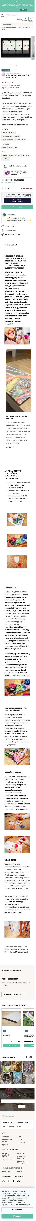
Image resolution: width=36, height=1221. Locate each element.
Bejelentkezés (19, 19)
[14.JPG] (17, 516)
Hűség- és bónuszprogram (22, 1162)
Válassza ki (12, 1045)
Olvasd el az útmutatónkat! (16, 952)
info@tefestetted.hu (13, 1127)
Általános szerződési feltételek (5, 1155)
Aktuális (20, 1140)
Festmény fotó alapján (7, 1140)
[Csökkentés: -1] (3, 188)
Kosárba (19, 207)
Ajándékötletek (22, 1143)
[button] (16, 65)
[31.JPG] (17, 558)
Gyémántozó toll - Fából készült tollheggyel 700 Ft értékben (19, 172)
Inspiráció (5, 1145)
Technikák (5, 1137)
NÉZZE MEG (23, 10)
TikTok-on (10, 447)
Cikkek (19, 1172)
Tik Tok (26, 1057)
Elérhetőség (21, 1153)
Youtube (30, 1057)
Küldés (21, 1106)
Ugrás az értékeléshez (10, 88)
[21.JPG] (17, 537)
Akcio (19, 1137)
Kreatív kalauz (6, 1172)
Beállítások (17, 1210)
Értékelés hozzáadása (13, 994)
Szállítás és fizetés (10, 182)
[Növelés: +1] (8, 188)
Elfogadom (17, 1216)
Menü (3, 16)
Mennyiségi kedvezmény (21, 1157)
